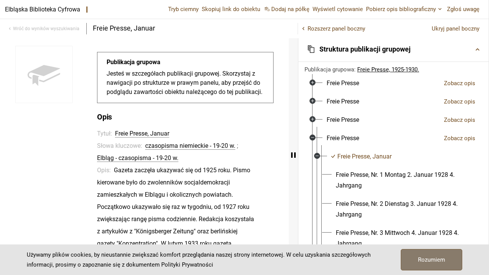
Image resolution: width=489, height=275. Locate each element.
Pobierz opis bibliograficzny (401, 9)
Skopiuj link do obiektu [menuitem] (231, 9)
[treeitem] (393, 83)
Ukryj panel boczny (455, 28)
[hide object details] (293, 155)
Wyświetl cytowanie (338, 9)
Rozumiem (431, 259)
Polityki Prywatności (187, 264)
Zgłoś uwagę (463, 9)
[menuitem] (343, 83)
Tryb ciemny (183, 9)
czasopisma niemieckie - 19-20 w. (190, 145)
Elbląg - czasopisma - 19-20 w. (137, 158)
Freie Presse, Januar (142, 133)
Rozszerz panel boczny (336, 28)
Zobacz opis (459, 83)
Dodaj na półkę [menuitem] (290, 9)
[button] (393, 49)
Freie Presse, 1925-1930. (388, 69)
